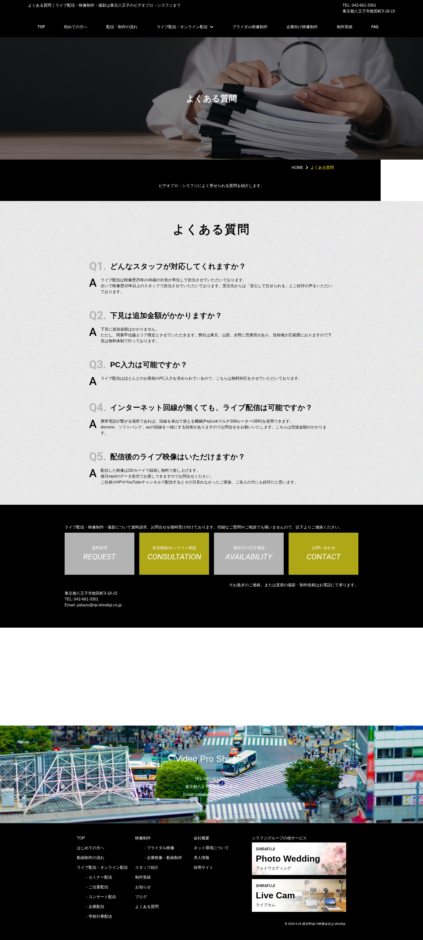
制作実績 (344, 26)
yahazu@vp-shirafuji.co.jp (99, 605)
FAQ (374, 26)
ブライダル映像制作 (250, 26)
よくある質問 (147, 907)
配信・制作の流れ (122, 26)
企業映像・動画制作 (164, 858)
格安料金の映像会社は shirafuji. (324, 924)
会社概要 (201, 838)
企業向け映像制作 (302, 26)
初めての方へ (75, 26)
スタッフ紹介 (147, 867)
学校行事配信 (100, 916)
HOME (297, 167)
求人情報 (201, 858)
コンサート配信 (102, 897)
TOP (41, 26)
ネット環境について (211, 848)
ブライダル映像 (160, 848)
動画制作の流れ (90, 858)
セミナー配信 (100, 877)
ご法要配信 (98, 887)
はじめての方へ (90, 848)
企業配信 (96, 907)
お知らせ (143, 887)
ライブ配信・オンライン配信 (182, 26)
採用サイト (203, 867)
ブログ (141, 897)
